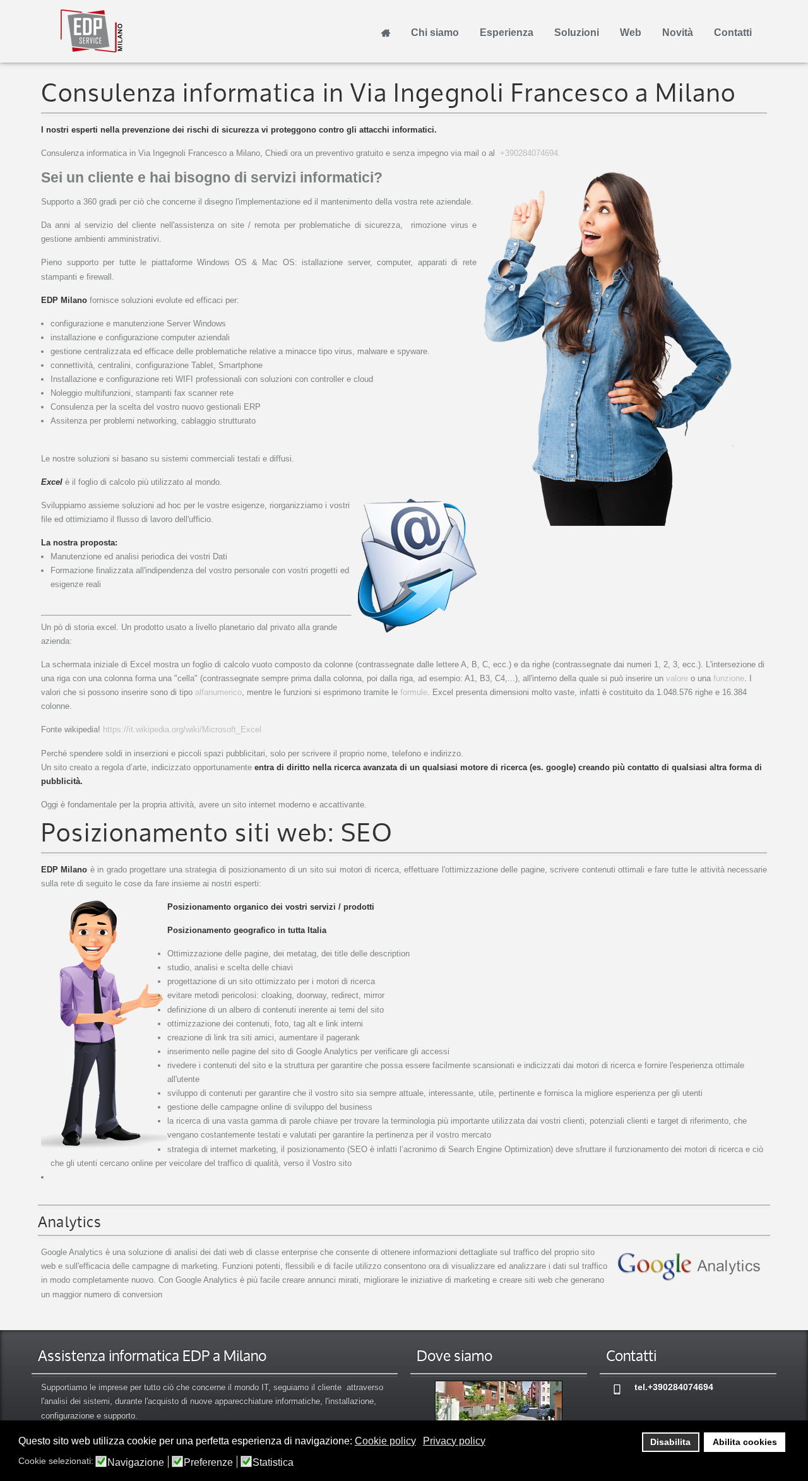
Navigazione (135, 1463)
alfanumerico (218, 692)
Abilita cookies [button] (745, 1442)
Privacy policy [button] (454, 1441)
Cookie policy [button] (385, 1441)
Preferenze (208, 1463)
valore (677, 678)
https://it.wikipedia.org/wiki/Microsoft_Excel (182, 729)
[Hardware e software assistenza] (499, 1409)
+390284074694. (530, 153)
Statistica (273, 1463)
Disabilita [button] (670, 1442)
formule (413, 692)
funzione (728, 678)
